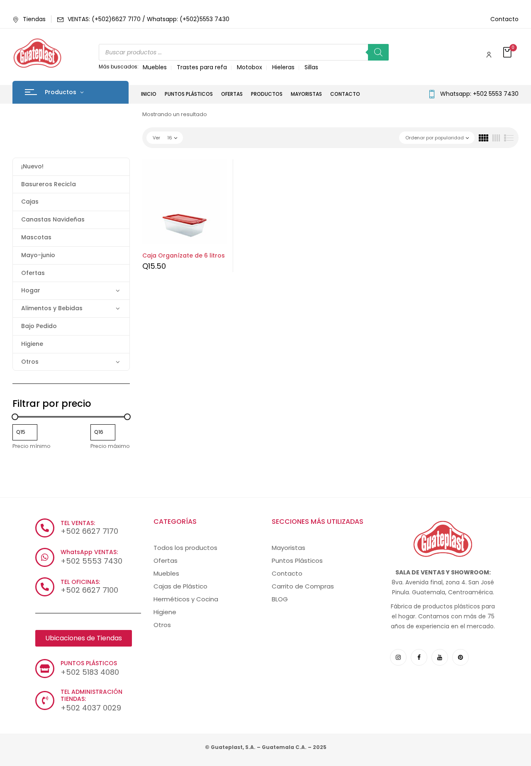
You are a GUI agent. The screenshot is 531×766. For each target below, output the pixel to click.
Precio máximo (110, 446)
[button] (508, 52)
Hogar (30, 290)
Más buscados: (119, 66)
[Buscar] (378, 52)
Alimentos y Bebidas (52, 308)
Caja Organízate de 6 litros (183, 255)
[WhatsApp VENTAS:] (44, 557)
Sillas (311, 67)
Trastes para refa (202, 67)
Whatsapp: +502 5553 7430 (479, 94)
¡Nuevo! (32, 166)
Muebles (155, 67)
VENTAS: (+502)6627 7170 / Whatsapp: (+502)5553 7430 (148, 19)
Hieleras (283, 67)
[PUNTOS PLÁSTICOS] (44, 668)
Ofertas (33, 273)
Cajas (30, 201)
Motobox (249, 67)
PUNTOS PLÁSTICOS (89, 663)
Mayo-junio (38, 255)
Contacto (504, 19)
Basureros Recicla (48, 184)
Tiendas (34, 19)
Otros (30, 361)
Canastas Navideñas (53, 219)
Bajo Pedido (39, 326)
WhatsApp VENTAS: (89, 552)
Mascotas (36, 237)
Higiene (32, 344)
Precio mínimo (31, 446)
